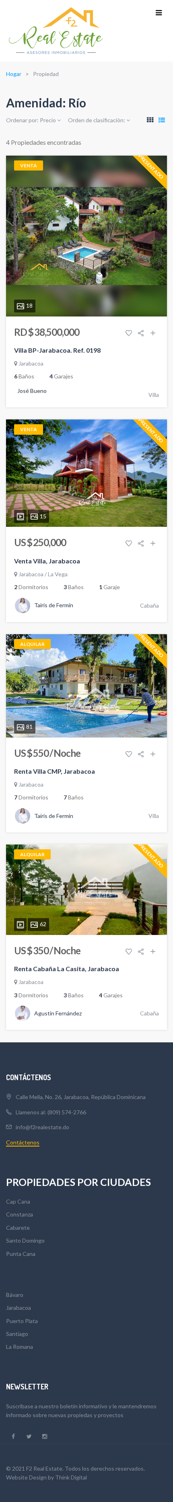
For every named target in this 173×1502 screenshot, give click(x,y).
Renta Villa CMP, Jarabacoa (54, 771)
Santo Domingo (25, 1240)
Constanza (19, 1214)
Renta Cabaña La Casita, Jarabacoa (66, 968)
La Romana (19, 1346)
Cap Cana (18, 1201)
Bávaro (14, 1294)
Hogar (13, 73)
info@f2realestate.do (42, 1127)
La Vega (58, 574)
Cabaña (149, 605)
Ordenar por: (31, 120)
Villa (153, 394)
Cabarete (18, 1227)
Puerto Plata (22, 1320)
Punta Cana (20, 1253)
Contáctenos (22, 1142)
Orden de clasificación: (97, 120)
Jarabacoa (31, 363)
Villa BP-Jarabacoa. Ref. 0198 (57, 350)
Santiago (17, 1333)
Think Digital (71, 1477)
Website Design (26, 1477)
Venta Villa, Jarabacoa (47, 561)
